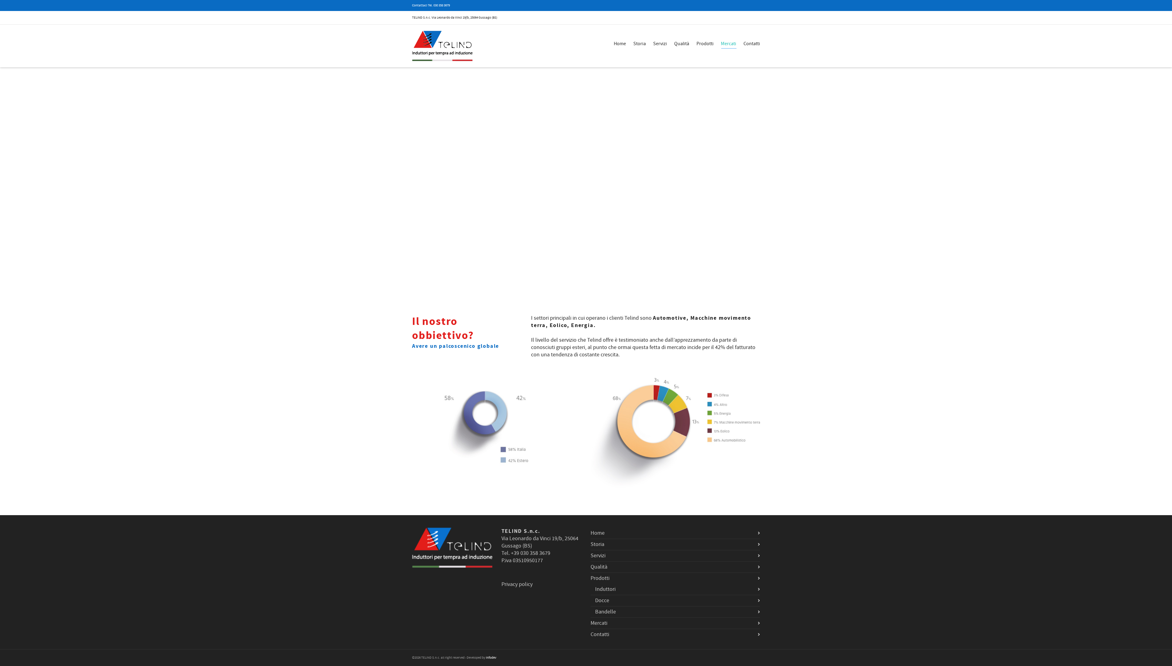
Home (620, 44)
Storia (639, 44)
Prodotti (705, 44)
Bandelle (605, 611)
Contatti (751, 44)
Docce (602, 600)
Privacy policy (517, 584)
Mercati (728, 44)
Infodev (491, 658)
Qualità (681, 44)
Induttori (605, 589)
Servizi (660, 44)
